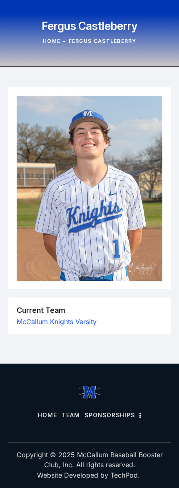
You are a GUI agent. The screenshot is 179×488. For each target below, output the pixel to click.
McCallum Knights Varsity (57, 321)
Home (51, 41)
